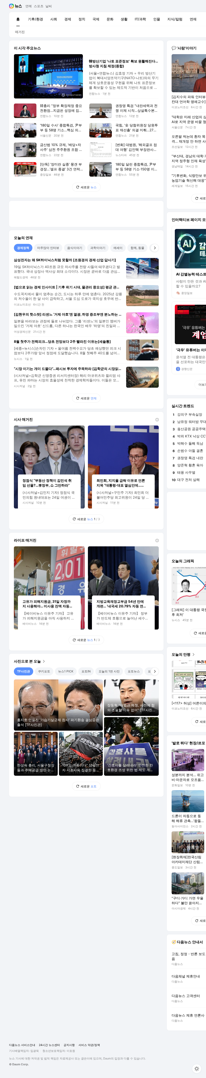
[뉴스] (18, 6)
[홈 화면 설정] (196, 1068)
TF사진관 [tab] (23, 671)
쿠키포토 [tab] (44, 671)
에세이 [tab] (118, 248)
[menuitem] (17, 19)
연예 (28, 6)
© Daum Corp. (19, 1064)
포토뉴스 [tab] (134, 671)
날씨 (48, 6)
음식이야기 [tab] (74, 248)
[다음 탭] (155, 248)
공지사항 (69, 1045)
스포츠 (38, 6)
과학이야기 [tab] (97, 248)
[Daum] (12, 6)
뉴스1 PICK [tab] (65, 671)
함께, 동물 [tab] (137, 248)
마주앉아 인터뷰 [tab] (48, 248)
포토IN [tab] (86, 671)
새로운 (89, 187)
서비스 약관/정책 (89, 1045)
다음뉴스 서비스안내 (22, 1045)
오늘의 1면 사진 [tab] (109, 671)
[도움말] (157, 420)
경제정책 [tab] (23, 248)
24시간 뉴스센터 (49, 1045)
